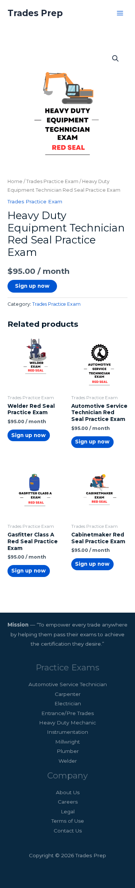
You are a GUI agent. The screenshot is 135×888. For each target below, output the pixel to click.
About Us (68, 792)
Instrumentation (67, 732)
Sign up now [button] (28, 435)
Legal (68, 811)
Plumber (68, 751)
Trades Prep (35, 13)
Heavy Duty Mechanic (67, 723)
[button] (115, 58)
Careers (68, 802)
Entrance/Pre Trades (67, 713)
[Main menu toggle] (120, 13)
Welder (67, 761)
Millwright (67, 742)
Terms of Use (67, 821)
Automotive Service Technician (67, 684)
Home (15, 181)
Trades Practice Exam (52, 181)
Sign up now (32, 286)
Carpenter (68, 694)
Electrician (67, 703)
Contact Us (68, 831)
